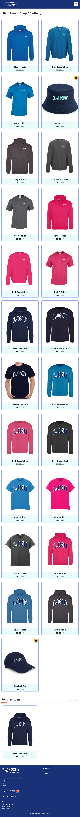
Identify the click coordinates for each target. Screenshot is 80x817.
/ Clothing (34, 13)
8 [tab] (73, 700)
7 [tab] (71, 700)
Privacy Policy (6, 806)
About (3, 802)
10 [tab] (77, 700)
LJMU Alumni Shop (14, 13)
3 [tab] (63, 700)
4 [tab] (65, 700)
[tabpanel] (20, 732)
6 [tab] (69, 700)
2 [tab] (61, 700)
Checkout (44, 773)
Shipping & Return (7, 804)
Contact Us (5, 809)
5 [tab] (67, 700)
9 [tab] (75, 700)
